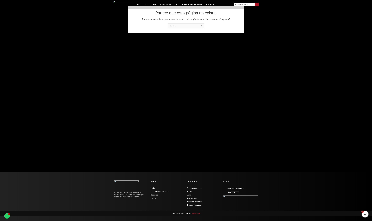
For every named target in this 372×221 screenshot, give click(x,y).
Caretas (190, 195)
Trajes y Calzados (194, 205)
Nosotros (210, 4)
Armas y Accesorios (194, 188)
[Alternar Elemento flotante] (7, 216)
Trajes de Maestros (194, 202)
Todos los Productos (169, 4)
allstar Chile (150, 4)
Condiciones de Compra (192, 4)
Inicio (139, 4)
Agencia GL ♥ (196, 213)
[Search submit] (257, 4)
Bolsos (189, 192)
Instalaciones (192, 198)
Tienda (153, 198)
